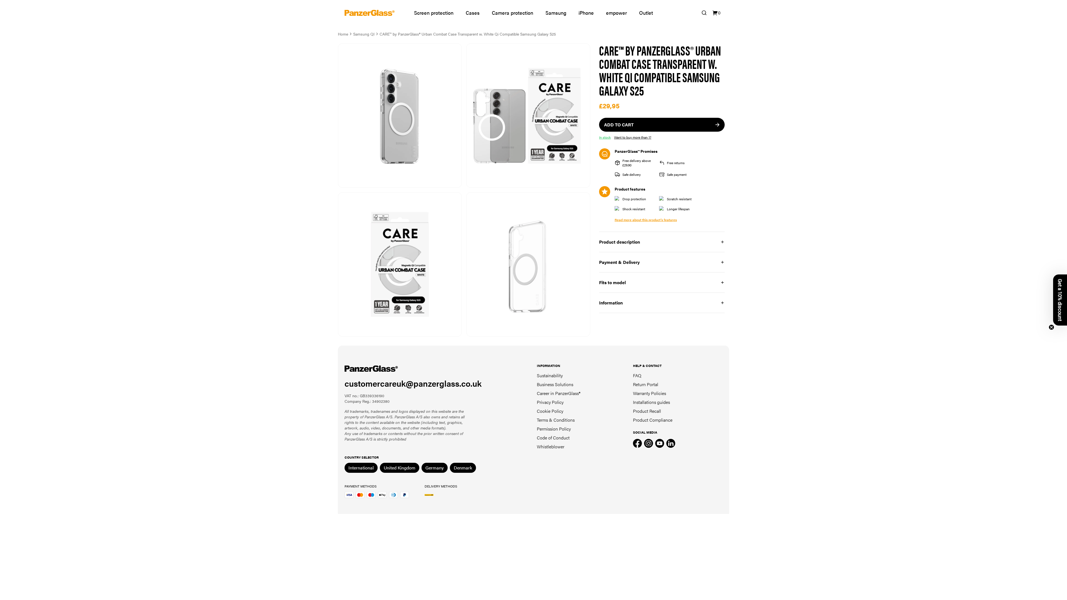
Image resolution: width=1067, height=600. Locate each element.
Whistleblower (550, 446)
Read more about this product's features (646, 220)
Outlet (646, 12)
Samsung (555, 12)
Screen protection (433, 12)
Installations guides (651, 402)
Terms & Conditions (556, 420)
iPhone (586, 12)
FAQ (637, 375)
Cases (473, 12)
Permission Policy (554, 429)
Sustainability (550, 375)
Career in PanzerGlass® (558, 393)
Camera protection (512, 12)
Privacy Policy (550, 402)
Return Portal (645, 384)
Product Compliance (652, 420)
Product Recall (647, 411)
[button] (1060, 300)
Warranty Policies (649, 393)
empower (616, 12)
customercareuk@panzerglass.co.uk (413, 383)
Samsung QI (364, 34)
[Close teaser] (1051, 327)
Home (343, 34)
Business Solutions (555, 384)
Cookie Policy (550, 411)
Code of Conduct (553, 437)
